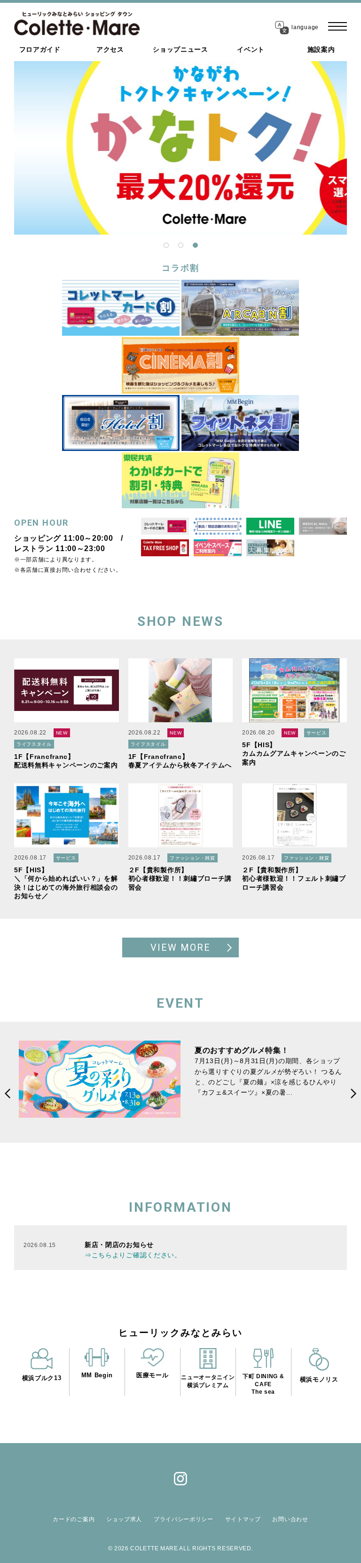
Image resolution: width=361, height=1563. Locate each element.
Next (291, 1094)
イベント (251, 49)
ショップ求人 (124, 1519)
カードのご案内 (73, 1519)
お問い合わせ (290, 1519)
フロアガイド (40, 49)
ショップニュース (180, 49)
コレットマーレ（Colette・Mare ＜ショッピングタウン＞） (77, 23)
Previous (69, 1094)
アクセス (110, 49)
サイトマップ (243, 1519)
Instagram (180, 1478)
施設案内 (321, 49)
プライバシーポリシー (183, 1519)
